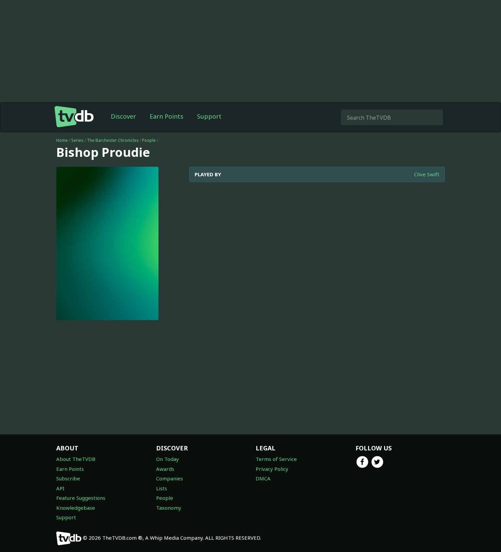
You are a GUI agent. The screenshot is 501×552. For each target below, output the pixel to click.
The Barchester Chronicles (113, 140)
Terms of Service (276, 459)
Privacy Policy (272, 468)
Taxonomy (168, 507)
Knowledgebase (75, 507)
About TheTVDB (75, 459)
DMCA (263, 478)
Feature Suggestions (80, 497)
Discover (123, 116)
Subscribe (68, 478)
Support (209, 116)
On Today (167, 459)
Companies (169, 478)
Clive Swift (426, 174)
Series (77, 140)
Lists (161, 488)
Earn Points (166, 116)
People (149, 140)
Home (62, 140)
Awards (165, 468)
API (60, 488)
